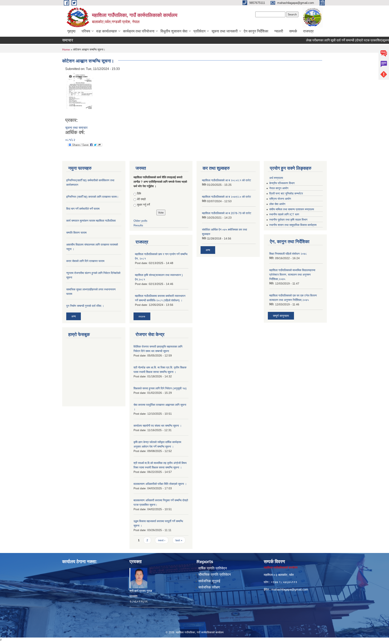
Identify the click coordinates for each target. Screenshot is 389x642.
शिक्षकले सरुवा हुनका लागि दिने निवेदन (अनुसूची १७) (160, 388)
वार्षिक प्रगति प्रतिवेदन (212, 568)
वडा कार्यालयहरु (106, 31)
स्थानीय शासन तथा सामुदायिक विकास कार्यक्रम (292, 225)
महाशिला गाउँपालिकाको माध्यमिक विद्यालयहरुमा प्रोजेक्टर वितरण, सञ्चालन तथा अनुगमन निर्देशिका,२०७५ (292, 274)
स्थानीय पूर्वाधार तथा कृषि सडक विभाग (288, 219)
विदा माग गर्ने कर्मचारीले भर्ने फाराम (82, 208)
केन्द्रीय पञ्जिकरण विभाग (282, 183)
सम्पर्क (293, 31)
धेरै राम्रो (141, 199)
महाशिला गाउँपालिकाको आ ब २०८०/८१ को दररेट (226, 180)
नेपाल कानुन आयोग (278, 188)
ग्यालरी (278, 31)
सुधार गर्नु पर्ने (143, 204)
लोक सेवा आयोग (277, 204)
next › (161, 540)
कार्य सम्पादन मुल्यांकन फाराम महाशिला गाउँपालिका (91, 220)
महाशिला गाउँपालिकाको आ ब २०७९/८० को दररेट (226, 196)
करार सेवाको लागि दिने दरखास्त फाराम (85, 261)
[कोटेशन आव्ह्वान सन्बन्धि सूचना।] (79, 94)
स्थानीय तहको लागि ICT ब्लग (284, 214)
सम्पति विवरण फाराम (76, 232)
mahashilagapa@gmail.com (289, 589)
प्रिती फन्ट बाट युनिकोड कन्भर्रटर (286, 193)
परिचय (86, 31)
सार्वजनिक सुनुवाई (209, 581)
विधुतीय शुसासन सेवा (173, 31)
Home (66, 49)
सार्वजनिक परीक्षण (209, 587)
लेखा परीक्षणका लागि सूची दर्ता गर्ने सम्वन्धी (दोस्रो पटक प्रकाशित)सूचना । (338, 40)
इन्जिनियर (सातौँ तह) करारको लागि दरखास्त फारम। (92, 196)
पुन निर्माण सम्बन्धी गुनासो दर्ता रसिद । (85, 305)
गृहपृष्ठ (71, 31)
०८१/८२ (70, 140)
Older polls (140, 220)
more (142, 316)
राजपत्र (308, 31)
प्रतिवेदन (199, 31)
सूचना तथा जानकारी (225, 31)
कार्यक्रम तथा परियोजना (138, 31)
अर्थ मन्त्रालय (276, 177)
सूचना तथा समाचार (76, 127)
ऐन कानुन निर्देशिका (256, 31)
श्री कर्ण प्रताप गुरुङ (140, 591)
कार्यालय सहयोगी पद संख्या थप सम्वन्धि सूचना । (158, 425)
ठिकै (139, 193)
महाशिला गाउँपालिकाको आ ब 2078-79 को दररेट (226, 213)
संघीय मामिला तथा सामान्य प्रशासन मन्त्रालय (291, 209)
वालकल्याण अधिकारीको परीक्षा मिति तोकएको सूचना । (160, 483)
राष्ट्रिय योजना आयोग (280, 198)
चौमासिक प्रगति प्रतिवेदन (214, 575)
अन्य (73, 316)
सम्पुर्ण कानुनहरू (281, 315)
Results (138, 225)
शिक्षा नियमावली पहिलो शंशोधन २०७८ (288, 253)
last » (178, 540)
